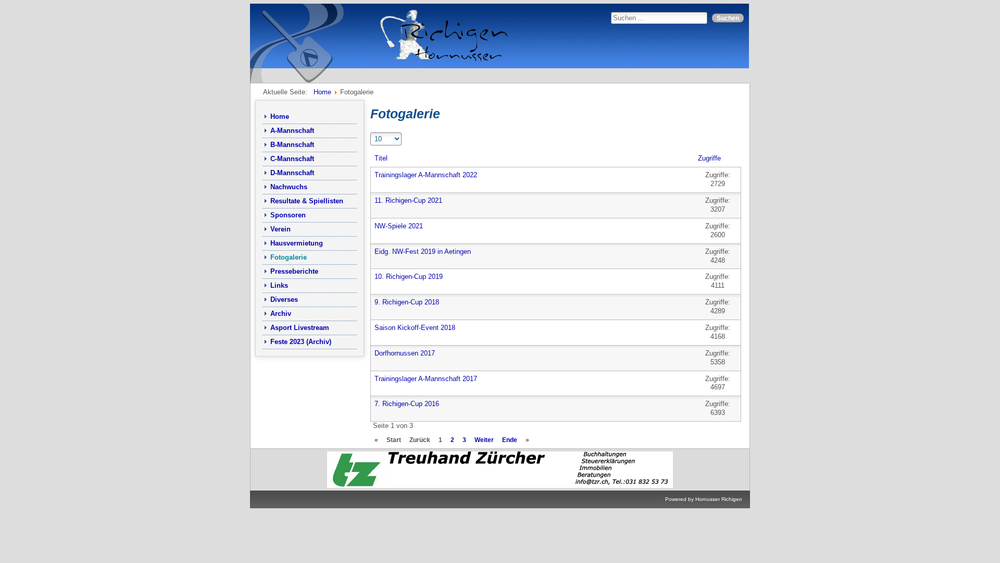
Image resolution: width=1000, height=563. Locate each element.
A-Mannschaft (292, 130)
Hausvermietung (296, 243)
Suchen (728, 18)
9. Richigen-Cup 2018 (406, 302)
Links (279, 285)
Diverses (284, 299)
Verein (280, 229)
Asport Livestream (299, 328)
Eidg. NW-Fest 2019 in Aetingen (422, 251)
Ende (509, 439)
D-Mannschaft (292, 173)
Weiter (484, 439)
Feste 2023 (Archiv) (300, 342)
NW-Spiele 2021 (398, 226)
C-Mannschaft (292, 159)
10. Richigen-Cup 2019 (408, 276)
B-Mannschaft (292, 145)
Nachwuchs (288, 187)
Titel (381, 158)
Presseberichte (294, 271)
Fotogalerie (288, 257)
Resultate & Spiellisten (306, 201)
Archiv (280, 313)
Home (279, 116)
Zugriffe (709, 158)
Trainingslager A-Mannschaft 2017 (425, 379)
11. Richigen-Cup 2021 (408, 200)
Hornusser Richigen (718, 499)
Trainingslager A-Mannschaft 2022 (425, 175)
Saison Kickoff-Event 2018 (414, 328)
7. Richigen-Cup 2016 (406, 404)
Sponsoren (288, 215)
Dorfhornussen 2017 (404, 353)
